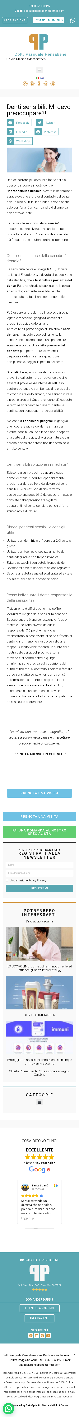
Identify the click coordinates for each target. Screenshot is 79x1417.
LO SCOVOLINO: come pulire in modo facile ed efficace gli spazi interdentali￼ (39, 968)
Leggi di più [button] (28, 1218)
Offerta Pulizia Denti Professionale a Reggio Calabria (39, 1073)
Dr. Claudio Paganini (39, 921)
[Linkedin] (32, 83)
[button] (39, 70)
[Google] (39, 83)
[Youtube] (46, 83)
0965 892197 (42, 6)
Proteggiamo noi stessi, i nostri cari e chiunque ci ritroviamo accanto (39, 1061)
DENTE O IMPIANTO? (39, 1015)
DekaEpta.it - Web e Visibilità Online (47, 1405)
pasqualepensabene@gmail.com (44, 10)
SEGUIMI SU (39, 1330)
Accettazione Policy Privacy (28, 880)
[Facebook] (25, 83)
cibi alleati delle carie (21, 579)
